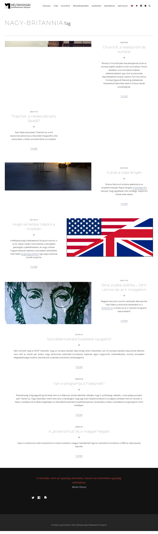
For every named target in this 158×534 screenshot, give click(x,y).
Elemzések (96, 6)
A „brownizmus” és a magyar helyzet (79, 431)
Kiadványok (109, 6)
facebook (40, 498)
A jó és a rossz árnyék (124, 172)
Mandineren (107, 308)
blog (46, 498)
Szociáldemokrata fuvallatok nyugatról (79, 339)
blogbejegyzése (139, 187)
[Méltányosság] (18, 5)
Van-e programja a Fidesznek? (79, 383)
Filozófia (65, 6)
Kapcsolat (123, 6)
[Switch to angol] (132, 6)
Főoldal (47, 6)
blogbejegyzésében (30, 254)
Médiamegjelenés (81, 6)
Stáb (56, 6)
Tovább (124, 96)
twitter (34, 498)
